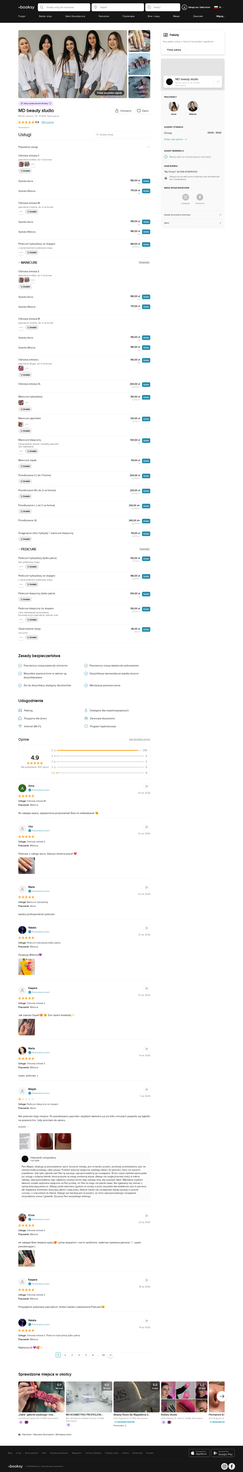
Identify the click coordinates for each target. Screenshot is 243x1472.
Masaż (176, 16)
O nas (18, 1453)
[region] (121, 1404)
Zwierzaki (198, 16)
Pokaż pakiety (174, 49)
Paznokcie (104, 16)
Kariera (125, 1453)
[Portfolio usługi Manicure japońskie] (21, 424)
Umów (146, 181)
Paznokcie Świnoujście (43, 1434)
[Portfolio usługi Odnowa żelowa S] (21, 164)
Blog (10, 1453)
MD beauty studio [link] (63, 1434)
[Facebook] (200, 197)
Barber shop (45, 16)
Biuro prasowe (31, 1453)
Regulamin (76, 1453)
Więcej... (220, 16)
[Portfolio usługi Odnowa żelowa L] (21, 368)
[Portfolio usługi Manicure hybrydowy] (21, 402)
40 (103, 1355)
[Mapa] (193, 74)
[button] (41, 7)
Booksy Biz (137, 1453)
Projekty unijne (112, 1453)
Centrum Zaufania (93, 1453)
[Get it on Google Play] (223, 1453)
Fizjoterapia (128, 16)
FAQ (44, 1453)
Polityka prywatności (59, 1453)
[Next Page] (110, 1355)
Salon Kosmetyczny (75, 16)
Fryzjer (21, 16)
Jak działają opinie (139, 739)
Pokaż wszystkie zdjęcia (109, 92)
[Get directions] (217, 81)
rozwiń (22, 1127)
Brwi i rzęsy (154, 16)
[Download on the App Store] (199, 1453)
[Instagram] (185, 197)
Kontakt (149, 1453)
